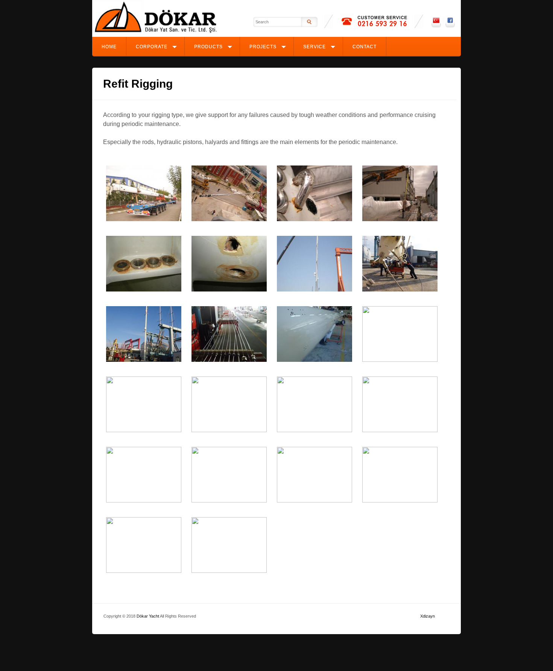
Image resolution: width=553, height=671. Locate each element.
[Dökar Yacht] (156, 33)
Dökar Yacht (148, 616)
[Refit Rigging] (143, 219)
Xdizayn (427, 616)
